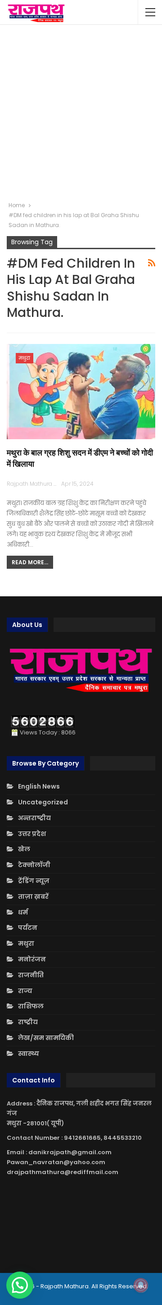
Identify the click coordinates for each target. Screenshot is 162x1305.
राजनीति (31, 975)
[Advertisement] (81, 113)
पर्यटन (27, 927)
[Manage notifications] (141, 1285)
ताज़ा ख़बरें (33, 896)
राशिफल (31, 1006)
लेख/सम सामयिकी (46, 1037)
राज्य (25, 990)
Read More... (30, 562)
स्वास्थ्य (28, 1053)
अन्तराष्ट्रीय (34, 817)
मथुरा (24, 358)
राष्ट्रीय (28, 1021)
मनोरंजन (32, 959)
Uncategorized (43, 802)
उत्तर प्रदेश (32, 833)
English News (39, 786)
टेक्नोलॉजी (34, 864)
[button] (19, 1285)
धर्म (23, 912)
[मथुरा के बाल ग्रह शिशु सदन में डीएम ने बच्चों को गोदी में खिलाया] (81, 391)
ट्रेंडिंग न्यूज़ (34, 880)
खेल (24, 849)
